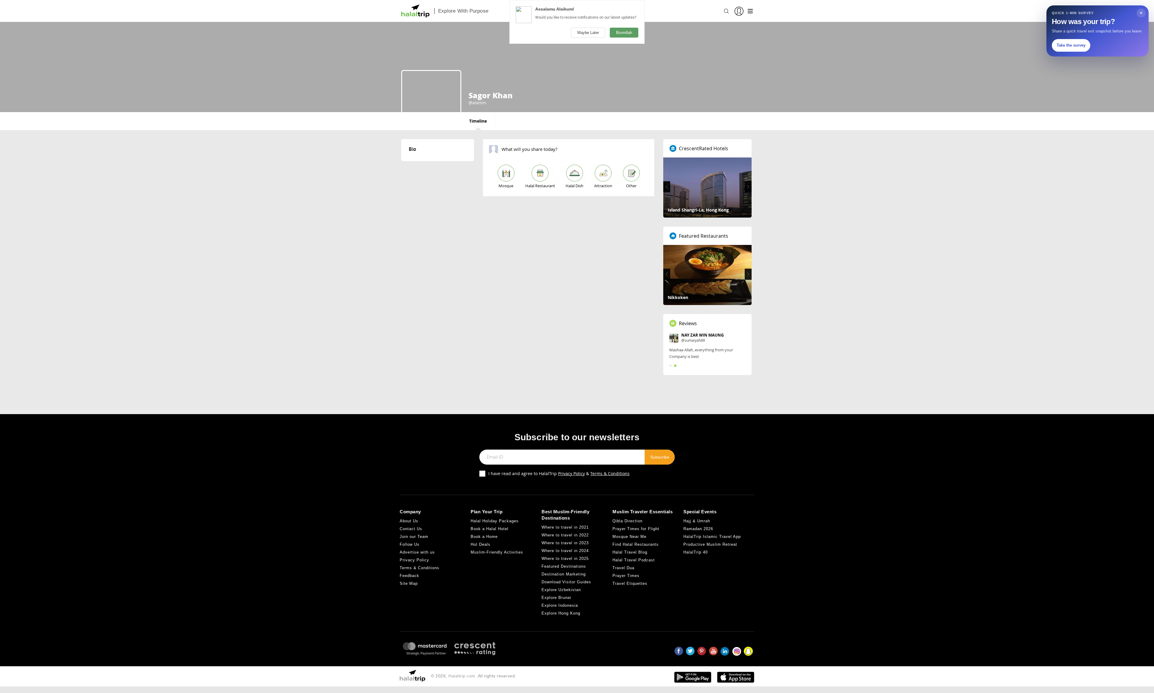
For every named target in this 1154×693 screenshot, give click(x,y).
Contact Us (411, 529)
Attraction (603, 185)
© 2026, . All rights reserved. (473, 675)
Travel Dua (623, 568)
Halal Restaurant (540, 185)
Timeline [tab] (478, 121)
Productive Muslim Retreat (710, 544)
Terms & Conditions (610, 473)
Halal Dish (574, 185)
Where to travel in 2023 (565, 543)
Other (631, 185)
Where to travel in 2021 (565, 527)
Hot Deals (480, 544)
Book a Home (484, 536)
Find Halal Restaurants (635, 544)
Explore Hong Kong (561, 613)
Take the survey (1071, 45)
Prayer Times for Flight (635, 529)
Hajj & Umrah (696, 521)
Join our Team (414, 536)
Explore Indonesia (560, 605)
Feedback (409, 575)
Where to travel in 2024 (565, 550)
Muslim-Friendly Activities (497, 552)
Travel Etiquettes (629, 583)
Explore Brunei (556, 597)
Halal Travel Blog (629, 552)
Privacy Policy (571, 473)
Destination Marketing (564, 574)
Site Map (409, 583)
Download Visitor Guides (566, 582)
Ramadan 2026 (698, 529)
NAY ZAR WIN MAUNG (702, 335)
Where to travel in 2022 (565, 535)
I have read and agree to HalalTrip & (559, 473)
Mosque (506, 185)
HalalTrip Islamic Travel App (712, 536)
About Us (409, 521)
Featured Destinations (564, 566)
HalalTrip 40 (695, 552)
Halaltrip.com (461, 675)
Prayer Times (626, 575)
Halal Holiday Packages (495, 521)
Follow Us (410, 544)
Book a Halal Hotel (489, 529)
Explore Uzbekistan (561, 590)
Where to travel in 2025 (565, 558)
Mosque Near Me (629, 536)
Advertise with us (417, 552)
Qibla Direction (627, 521)
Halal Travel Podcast (633, 560)
